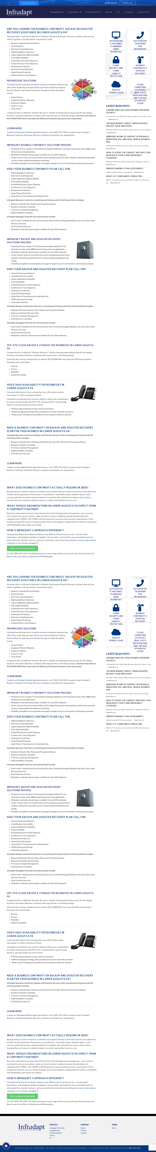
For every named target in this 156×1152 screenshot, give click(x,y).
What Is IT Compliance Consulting (124, 176)
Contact (84, 1133)
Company (127, 12)
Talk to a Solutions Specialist (22, 548)
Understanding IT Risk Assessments (124, 168)
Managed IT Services (57, 1128)
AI (117, 12)
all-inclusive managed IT (28, 543)
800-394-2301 (135, 1148)
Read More (112, 119)
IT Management (55, 12)
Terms (114, 1128)
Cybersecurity (73, 12)
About (83, 1128)
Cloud (107, 12)
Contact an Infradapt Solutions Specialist (24, 132)
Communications (92, 12)
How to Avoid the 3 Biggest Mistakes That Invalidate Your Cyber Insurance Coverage (128, 155)
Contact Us (142, 12)
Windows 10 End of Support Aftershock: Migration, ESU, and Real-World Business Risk (128, 139)
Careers (83, 1130)
